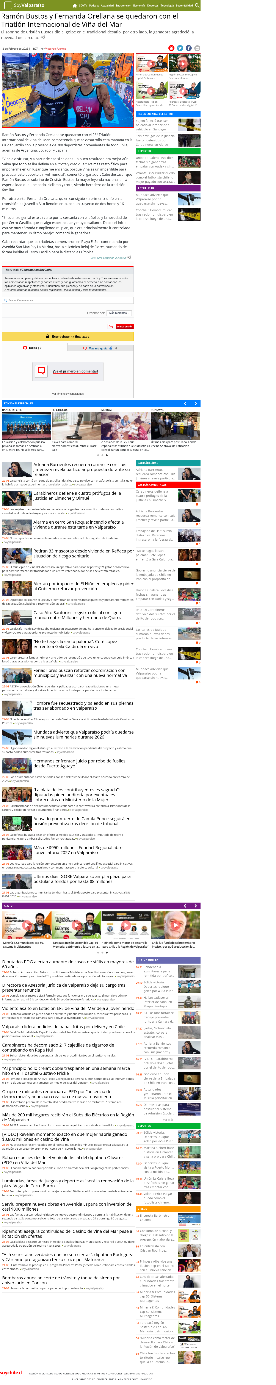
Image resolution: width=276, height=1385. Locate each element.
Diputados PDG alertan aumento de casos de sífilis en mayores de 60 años (68, 964)
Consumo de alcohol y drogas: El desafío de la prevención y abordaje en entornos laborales (157, 1237)
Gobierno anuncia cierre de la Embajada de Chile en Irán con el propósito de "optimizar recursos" (156, 576)
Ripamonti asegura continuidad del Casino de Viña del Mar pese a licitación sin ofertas (67, 1233)
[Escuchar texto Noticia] (129, 257)
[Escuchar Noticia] (42, 37)
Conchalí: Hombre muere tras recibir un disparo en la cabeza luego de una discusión (154, 216)
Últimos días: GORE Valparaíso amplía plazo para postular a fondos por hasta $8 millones (82, 878)
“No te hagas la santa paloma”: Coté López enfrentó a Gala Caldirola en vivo (75, 644)
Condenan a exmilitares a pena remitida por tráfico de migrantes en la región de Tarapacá (158, 975)
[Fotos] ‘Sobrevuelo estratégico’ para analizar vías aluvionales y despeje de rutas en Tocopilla (159, 1036)
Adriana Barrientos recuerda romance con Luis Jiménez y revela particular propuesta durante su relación (81, 469)
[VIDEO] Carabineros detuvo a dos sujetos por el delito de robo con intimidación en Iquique (155, 616)
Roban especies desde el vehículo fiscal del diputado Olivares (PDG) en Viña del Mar (63, 1160)
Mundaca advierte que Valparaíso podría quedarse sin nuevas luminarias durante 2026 (154, 201)
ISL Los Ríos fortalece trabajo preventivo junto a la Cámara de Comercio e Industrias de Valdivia (159, 1021)
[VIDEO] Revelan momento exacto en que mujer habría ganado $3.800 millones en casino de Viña (64, 1136)
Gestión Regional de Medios (46, 1373)
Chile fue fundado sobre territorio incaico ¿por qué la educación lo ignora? (157, 1359)
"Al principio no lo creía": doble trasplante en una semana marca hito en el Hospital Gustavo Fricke (66, 1070)
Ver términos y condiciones (68, 393)
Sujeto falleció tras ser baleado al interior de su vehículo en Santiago (153, 125)
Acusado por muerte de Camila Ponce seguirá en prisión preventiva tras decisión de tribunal (81, 821)
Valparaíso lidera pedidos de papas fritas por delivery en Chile (63, 1027)
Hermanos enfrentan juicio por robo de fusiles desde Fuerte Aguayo (79, 763)
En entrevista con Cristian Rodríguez (153, 1248)
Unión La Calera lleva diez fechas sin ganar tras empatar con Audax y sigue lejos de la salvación (155, 164)
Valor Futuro (88, 1379)
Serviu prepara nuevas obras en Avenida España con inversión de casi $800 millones (67, 1206)
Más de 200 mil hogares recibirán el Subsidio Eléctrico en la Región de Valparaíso (68, 1117)
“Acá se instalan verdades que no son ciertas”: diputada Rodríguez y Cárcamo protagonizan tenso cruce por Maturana (67, 1257)
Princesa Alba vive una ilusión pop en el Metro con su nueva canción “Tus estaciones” (157, 1267)
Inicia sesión (72, 289)
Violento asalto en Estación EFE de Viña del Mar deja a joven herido (68, 1008)
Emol (76, 1379)
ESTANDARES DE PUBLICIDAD (139, 1373)
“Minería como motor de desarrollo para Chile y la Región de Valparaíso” (157, 1342)
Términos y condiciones (109, 1373)
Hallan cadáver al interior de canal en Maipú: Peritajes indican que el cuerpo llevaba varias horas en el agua (159, 1008)
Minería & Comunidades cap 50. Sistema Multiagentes (157, 1296)
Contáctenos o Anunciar (78, 1373)
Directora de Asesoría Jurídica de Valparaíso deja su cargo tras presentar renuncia (63, 987)
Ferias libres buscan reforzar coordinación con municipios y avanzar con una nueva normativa (80, 672)
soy (83, 484)
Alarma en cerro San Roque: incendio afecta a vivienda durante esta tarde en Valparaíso (78, 524)
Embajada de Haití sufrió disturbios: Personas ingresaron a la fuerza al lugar (154, 537)
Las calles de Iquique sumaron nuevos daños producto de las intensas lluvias (154, 636)
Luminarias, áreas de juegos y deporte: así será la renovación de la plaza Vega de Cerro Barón (68, 1183)
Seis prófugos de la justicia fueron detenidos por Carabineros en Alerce (155, 140)
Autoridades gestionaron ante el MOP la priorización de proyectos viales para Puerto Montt (158, 1098)
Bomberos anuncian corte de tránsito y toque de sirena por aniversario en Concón (61, 1280)
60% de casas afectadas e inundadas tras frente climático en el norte (157, 1281)
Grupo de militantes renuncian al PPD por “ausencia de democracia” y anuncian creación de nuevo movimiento (57, 1094)
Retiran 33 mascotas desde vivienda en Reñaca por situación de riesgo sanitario (83, 553)
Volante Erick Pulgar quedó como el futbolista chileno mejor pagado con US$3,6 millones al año (155, 179)
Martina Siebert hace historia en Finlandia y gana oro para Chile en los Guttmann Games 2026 (159, 1156)
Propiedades (132, 1379)
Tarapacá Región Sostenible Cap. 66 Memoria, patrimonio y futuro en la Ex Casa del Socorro (157, 1331)
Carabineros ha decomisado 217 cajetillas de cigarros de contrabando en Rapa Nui (58, 1047)
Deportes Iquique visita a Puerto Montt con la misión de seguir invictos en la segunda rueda (159, 1171)
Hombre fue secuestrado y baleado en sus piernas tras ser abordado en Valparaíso (83, 705)
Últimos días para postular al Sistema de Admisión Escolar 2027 (158, 1111)
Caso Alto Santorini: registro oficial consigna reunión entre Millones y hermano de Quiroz (77, 615)
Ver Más (168, 1120)
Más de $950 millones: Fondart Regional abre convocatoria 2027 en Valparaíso (77, 850)
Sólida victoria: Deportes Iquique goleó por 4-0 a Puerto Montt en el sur (160, 988)
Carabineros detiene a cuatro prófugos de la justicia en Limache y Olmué (77, 495)
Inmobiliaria (116, 1379)
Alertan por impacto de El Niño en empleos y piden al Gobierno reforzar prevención (83, 586)
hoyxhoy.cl (147, 1379)
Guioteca (102, 1379)
